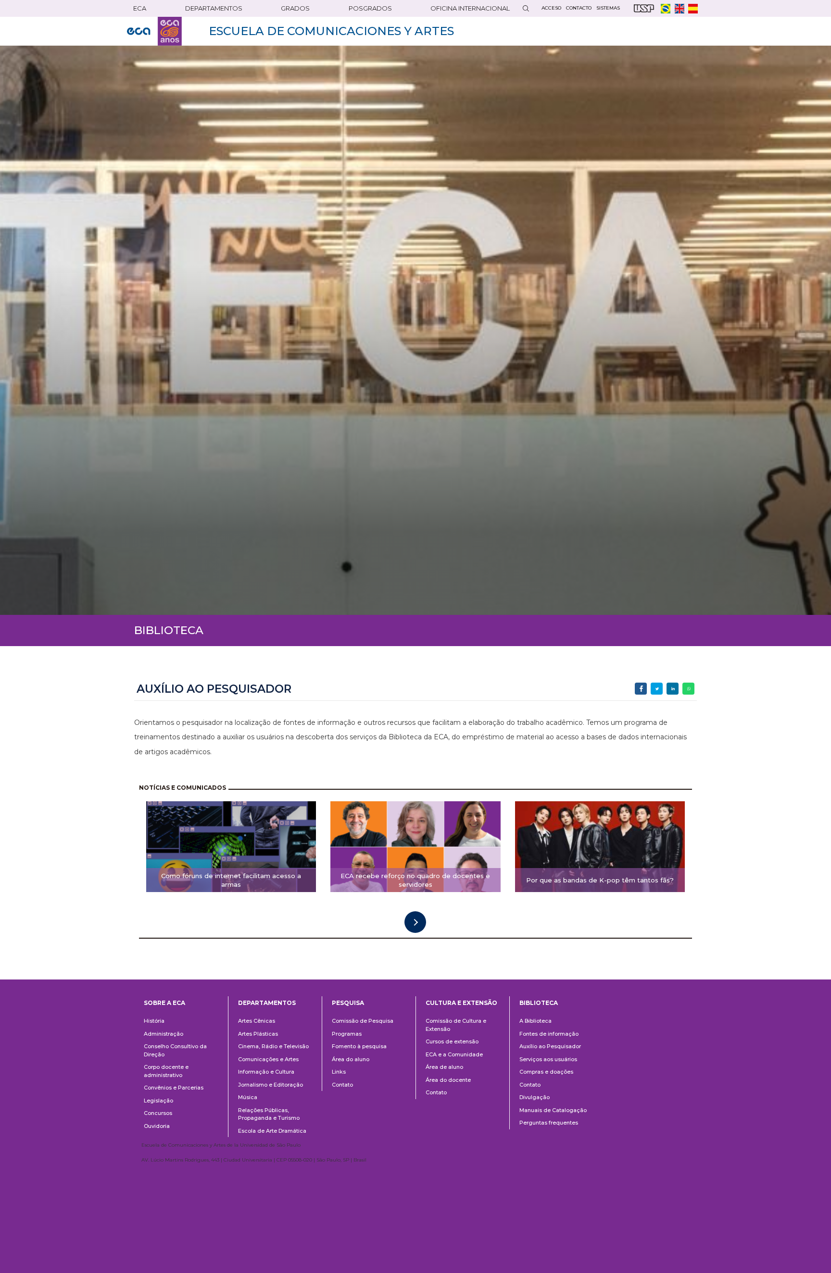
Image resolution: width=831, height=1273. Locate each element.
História (154, 1020)
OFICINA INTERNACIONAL (470, 8)
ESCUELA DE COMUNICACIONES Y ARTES (331, 31)
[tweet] (657, 689)
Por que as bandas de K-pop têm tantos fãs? (600, 880)
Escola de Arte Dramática (272, 1130)
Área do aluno (350, 1059)
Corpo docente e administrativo (166, 1071)
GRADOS (295, 8)
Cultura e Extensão (461, 1002)
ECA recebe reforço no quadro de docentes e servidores (415, 880)
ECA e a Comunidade (454, 1054)
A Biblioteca (535, 1020)
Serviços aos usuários (548, 1059)
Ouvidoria (157, 1126)
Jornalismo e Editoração (270, 1084)
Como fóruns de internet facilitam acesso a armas (231, 880)
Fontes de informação (549, 1033)
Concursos (158, 1113)
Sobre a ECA (164, 1002)
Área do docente (448, 1080)
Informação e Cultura (266, 1071)
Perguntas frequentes (548, 1122)
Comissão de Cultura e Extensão (456, 1024)
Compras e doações (546, 1071)
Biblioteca (538, 1002)
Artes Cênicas (256, 1020)
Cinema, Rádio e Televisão (273, 1046)
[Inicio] (154, 31)
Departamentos (267, 1002)
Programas (347, 1033)
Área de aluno (444, 1067)
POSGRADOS (370, 8)
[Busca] (525, 8)
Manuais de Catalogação (553, 1110)
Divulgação (534, 1097)
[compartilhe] (641, 689)
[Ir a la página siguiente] (415, 922)
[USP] (644, 8)
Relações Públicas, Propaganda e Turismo (269, 1114)
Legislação (158, 1100)
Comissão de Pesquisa (362, 1020)
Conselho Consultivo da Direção (175, 1050)
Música (247, 1097)
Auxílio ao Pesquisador (550, 1046)
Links (339, 1071)
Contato (342, 1084)
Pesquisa (348, 1002)
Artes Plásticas (258, 1033)
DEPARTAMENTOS (213, 8)
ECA (139, 8)
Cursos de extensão (452, 1041)
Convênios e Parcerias (173, 1087)
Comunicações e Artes (268, 1059)
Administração (163, 1033)
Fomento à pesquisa (359, 1046)
